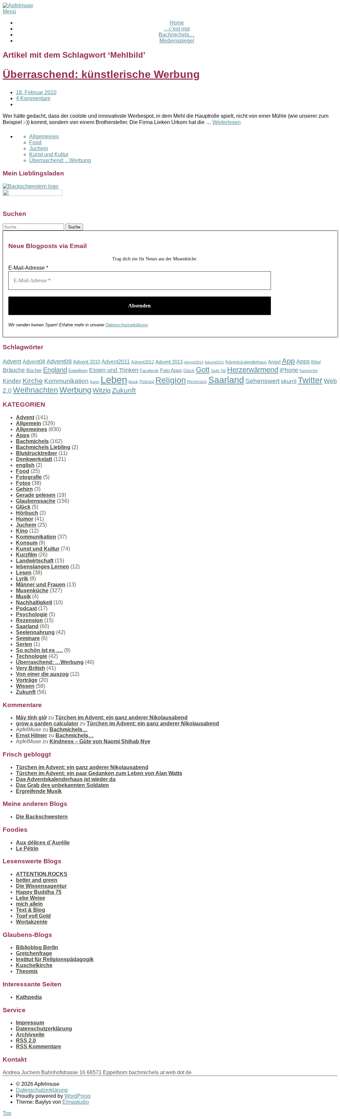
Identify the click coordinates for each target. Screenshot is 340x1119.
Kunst (94, 382)
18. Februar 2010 (36, 92)
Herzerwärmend (252, 369)
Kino (22, 531)
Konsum (27, 543)
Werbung (75, 389)
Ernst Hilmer (31, 735)
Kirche (33, 380)
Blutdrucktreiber (36, 453)
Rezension (197, 381)
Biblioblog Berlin (37, 947)
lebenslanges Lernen (42, 566)
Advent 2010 (86, 361)
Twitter (310, 380)
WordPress (77, 1096)
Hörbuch (27, 513)
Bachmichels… (177, 34)
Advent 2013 (169, 361)
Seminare (28, 638)
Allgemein (28, 423)
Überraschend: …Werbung (50, 662)
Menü (9, 11)
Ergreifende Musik (39, 791)
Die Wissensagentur (41, 886)
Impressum (30, 1022)
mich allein (29, 904)
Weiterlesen (226, 122)
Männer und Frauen (40, 584)
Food (35, 142)
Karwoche (308, 370)
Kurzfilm (26, 555)
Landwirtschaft (34, 560)
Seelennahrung (35, 632)
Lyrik (22, 578)
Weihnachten (35, 390)
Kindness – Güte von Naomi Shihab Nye (99, 741)
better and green (36, 880)
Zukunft (124, 390)
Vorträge (27, 680)
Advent (12, 361)
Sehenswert (262, 380)
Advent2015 (214, 362)
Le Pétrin (27, 848)
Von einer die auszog (42, 674)
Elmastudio (75, 1102)
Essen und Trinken (113, 370)
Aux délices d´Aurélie (43, 842)
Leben (114, 379)
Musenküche (32, 590)
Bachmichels (32, 441)
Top (7, 1113)
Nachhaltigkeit (34, 602)
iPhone (289, 370)
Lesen (24, 572)
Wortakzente (31, 922)
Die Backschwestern (42, 817)
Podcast (146, 381)
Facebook (149, 370)
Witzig (102, 390)
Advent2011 (116, 361)
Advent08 (34, 361)
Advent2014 (193, 362)
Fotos (23, 483)
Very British (30, 668)
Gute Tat (218, 370)
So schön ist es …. (39, 650)
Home (177, 23)
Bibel (316, 362)
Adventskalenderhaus (246, 362)
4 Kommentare (33, 98)
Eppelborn (78, 370)
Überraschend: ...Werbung (60, 160)
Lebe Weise (30, 898)
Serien (24, 644)
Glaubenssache (35, 501)
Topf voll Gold (33, 916)
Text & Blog (30, 910)
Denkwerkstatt (34, 459)
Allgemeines (44, 136)
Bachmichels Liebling (43, 447)
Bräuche (14, 370)
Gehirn (24, 489)
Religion (170, 380)
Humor (24, 519)
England (55, 369)
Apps (303, 361)
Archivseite (30, 1034)
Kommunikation (66, 380)
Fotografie (29, 477)
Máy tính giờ (31, 717)
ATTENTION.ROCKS (41, 874)
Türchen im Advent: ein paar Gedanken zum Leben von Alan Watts (99, 773)
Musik (133, 382)
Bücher (34, 370)
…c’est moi (177, 29)
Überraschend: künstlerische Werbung (101, 74)
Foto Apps (171, 370)
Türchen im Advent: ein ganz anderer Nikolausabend (121, 717)
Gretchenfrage (34, 953)
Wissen (25, 686)
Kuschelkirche (34, 965)
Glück (189, 370)
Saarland (226, 380)
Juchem (38, 148)
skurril (289, 381)
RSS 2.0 (26, 1040)
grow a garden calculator (47, 723)
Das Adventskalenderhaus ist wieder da (66, 779)
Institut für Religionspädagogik (55, 959)
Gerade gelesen (35, 495)
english (25, 465)
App (288, 361)
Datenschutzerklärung (126, 324)
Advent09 (59, 361)
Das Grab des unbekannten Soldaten (62, 785)
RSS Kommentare (38, 1046)
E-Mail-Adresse (28, 268)
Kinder (12, 380)
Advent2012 (142, 362)
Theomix (27, 971)
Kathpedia (29, 997)
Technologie (31, 656)
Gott (203, 369)
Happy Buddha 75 (38, 892)
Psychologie (31, 614)
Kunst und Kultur (48, 154)
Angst (274, 361)
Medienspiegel (176, 40)
